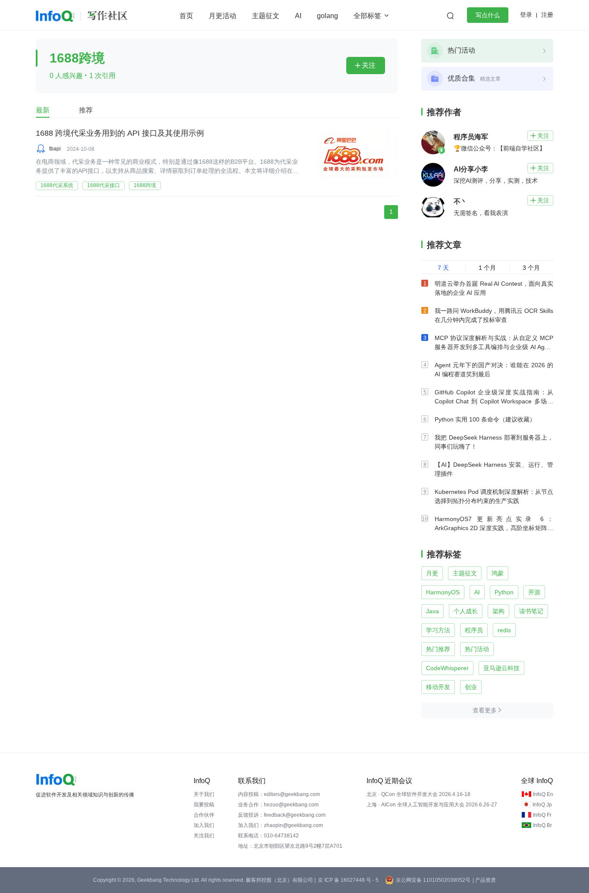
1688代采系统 (57, 185)
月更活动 (222, 15)
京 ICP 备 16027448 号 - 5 (348, 880)
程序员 (474, 630)
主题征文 (265, 15)
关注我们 (204, 836)
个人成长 (466, 611)
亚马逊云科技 (501, 668)
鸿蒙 (498, 573)
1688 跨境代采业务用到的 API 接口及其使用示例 (120, 133)
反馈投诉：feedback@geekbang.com (282, 815)
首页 (186, 15)
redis (504, 630)
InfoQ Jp (542, 805)
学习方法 (438, 630)
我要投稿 (204, 805)
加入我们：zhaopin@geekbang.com (280, 825)
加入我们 (204, 825)
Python (504, 592)
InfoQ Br (542, 825)
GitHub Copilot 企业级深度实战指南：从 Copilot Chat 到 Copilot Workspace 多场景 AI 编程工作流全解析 (494, 401)
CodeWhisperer (447, 668)
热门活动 (477, 649)
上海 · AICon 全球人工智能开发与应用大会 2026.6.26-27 (432, 805)
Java (432, 611)
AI (298, 15)
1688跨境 (145, 185)
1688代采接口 (103, 185)
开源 (534, 592)
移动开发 (438, 687)
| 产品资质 (484, 880)
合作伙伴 (204, 815)
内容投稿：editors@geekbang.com (279, 794)
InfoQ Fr (542, 815)
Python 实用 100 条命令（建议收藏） (485, 419)
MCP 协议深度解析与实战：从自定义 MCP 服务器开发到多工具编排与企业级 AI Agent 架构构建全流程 (494, 346)
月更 (432, 573)
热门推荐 (438, 649)
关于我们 (204, 794)
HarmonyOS (443, 592)
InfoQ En (543, 794)
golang (327, 15)
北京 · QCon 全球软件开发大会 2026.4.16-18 (418, 794)
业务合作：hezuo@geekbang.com (278, 805)
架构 (498, 611)
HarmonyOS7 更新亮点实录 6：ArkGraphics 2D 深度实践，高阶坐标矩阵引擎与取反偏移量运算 (494, 527)
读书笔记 (531, 611)
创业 (471, 687)
